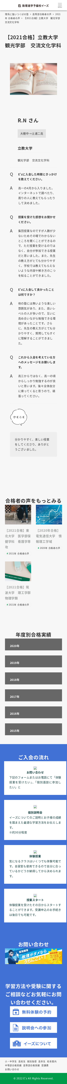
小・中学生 (11, 1061)
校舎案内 (52, 1061)
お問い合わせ (12, 1069)
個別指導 (32, 1061)
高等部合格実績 (31, 1065)
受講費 (44, 1065)
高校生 (21, 1061)
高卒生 (41, 1061)
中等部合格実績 (13, 1065)
